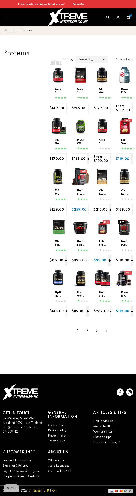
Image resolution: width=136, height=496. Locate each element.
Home (12, 30)
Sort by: (69, 59)
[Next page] (106, 331)
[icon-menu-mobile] (6, 17)
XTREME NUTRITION (43, 490)
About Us (78, 4)
